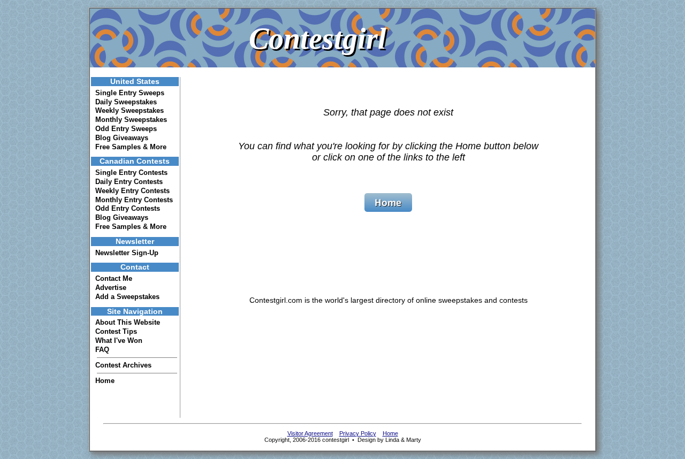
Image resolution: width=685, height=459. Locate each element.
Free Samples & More (130, 147)
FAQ (102, 350)
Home (105, 381)
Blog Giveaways (121, 138)
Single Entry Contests (131, 173)
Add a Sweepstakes (127, 297)
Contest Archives (123, 365)
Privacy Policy (357, 433)
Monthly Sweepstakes (131, 120)
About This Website (127, 322)
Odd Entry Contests (127, 208)
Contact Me (113, 278)
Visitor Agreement (310, 433)
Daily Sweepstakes (126, 102)
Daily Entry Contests (129, 182)
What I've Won (118, 340)
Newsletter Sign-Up (126, 253)
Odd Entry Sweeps (126, 129)
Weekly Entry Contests (132, 191)
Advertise (110, 288)
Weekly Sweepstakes (129, 110)
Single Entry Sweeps (129, 93)
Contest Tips (116, 331)
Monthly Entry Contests (134, 200)
